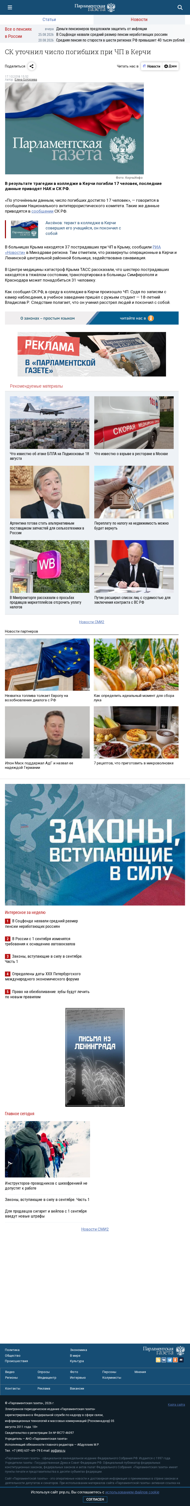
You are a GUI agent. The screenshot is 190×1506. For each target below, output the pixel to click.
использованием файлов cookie (132, 1492)
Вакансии (77, 1388)
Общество (13, 1355)
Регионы (11, 1377)
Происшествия (16, 1361)
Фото (74, 1372)
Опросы (44, 1372)
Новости (139, 19)
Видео (10, 1372)
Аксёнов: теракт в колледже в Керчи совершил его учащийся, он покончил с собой (83, 228)
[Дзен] (170, 66)
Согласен (95, 1499)
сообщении (42, 211)
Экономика (78, 1350)
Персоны (109, 1372)
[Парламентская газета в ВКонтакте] (164, 1359)
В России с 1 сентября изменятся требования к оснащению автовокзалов (40, 941)
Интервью (78, 1377)
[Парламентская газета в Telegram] (169, 1359)
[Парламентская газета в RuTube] (181, 1359)
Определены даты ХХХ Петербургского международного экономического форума (43, 976)
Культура (77, 1361)
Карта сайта (176, 1404)
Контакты (12, 1388)
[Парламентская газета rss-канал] (158, 1359)
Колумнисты (111, 1377)
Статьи (49, 19)
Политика (12, 1350)
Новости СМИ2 (91, 622)
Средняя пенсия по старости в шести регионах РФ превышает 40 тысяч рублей (111, 40)
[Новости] (151, 66)
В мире (75, 1355)
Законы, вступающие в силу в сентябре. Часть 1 (47, 1199)
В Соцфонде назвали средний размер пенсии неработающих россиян (102, 34)
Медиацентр (47, 1377)
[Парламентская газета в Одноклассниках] (175, 1359)
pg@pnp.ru (58, 1450)
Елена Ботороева (26, 79)
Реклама (44, 1388)
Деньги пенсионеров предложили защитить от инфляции (96, 28)
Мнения (140, 1372)
